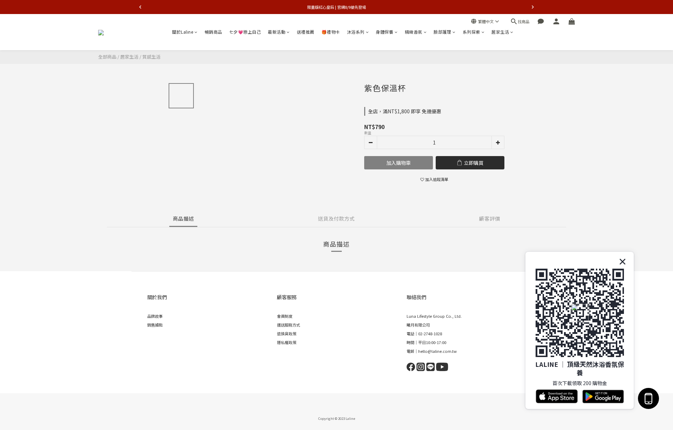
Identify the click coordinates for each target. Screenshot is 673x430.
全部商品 (107, 56)
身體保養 (384, 32)
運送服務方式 (288, 325)
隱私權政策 (286, 342)
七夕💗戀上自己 (245, 32)
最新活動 (276, 32)
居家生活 (500, 32)
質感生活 (151, 56)
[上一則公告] (140, 7)
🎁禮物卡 (330, 32)
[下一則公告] (533, 7)
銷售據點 (155, 325)
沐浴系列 (356, 32)
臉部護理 (442, 32)
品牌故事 (155, 316)
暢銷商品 (213, 32)
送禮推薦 (305, 32)
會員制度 (284, 316)
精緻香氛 (413, 32)
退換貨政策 (286, 333)
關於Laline (182, 32)
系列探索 (471, 32)
